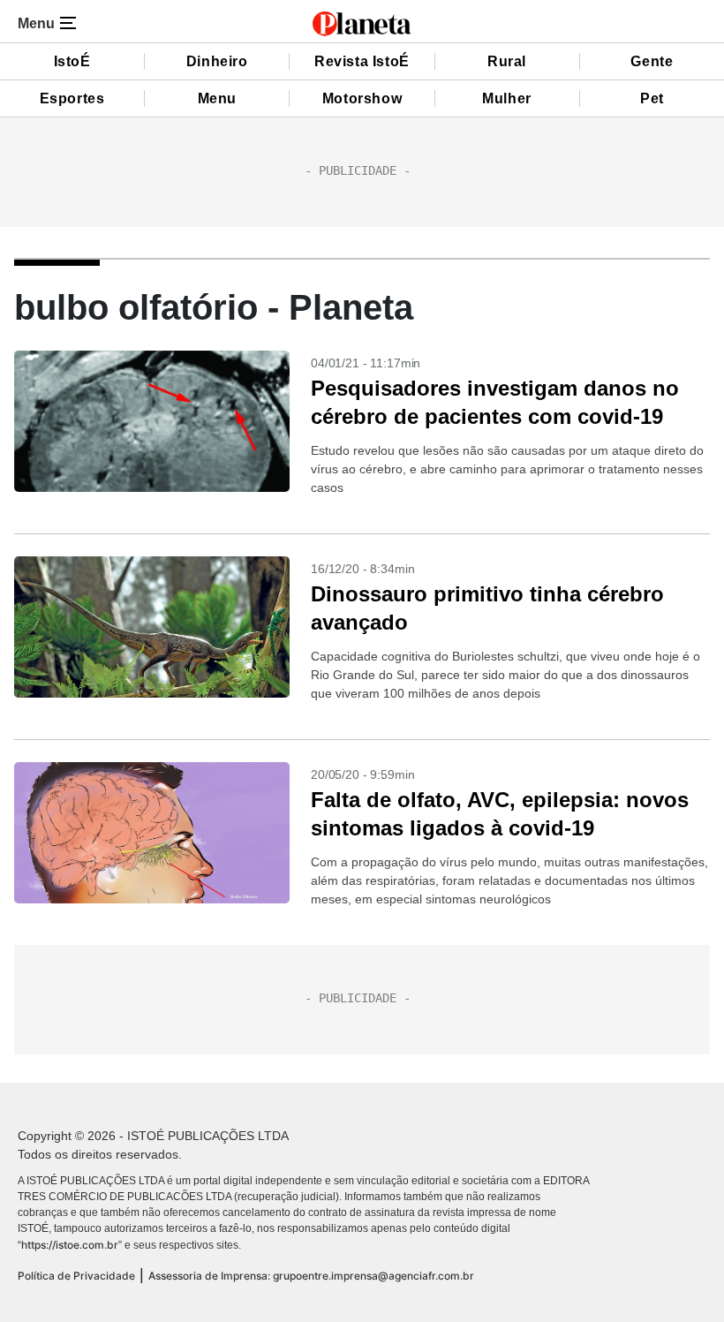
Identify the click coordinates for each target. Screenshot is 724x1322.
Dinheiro (217, 61)
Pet (652, 98)
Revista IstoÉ (362, 61)
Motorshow (362, 98)
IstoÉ (72, 61)
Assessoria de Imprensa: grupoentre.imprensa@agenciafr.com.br (311, 1275)
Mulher (507, 98)
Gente (651, 61)
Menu (217, 98)
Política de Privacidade (76, 1275)
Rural (506, 61)
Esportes (72, 98)
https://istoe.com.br (69, 1244)
